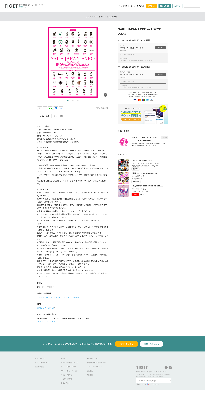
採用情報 (90, 375)
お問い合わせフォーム (46, 321)
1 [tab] (68, 100)
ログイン (177, 6)
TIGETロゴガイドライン (69, 371)
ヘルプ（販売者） (67, 379)
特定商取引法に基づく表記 (96, 363)
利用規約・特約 (92, 358)
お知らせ (64, 358)
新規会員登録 (165, 6)
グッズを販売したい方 (68, 367)
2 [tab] (73, 100)
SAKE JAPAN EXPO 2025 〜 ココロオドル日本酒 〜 (58, 297)
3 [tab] (78, 100)
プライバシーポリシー (94, 367)
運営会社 (90, 371)
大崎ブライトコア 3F (45, 308)
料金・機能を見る (151, 344)
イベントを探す (123, 6)
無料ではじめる (126, 344)
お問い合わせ (65, 383)
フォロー (164, 137)
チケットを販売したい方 (69, 363)
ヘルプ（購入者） (67, 375)
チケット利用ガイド (138, 6)
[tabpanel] (72, 62)
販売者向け (152, 6)
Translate (155, 384)
